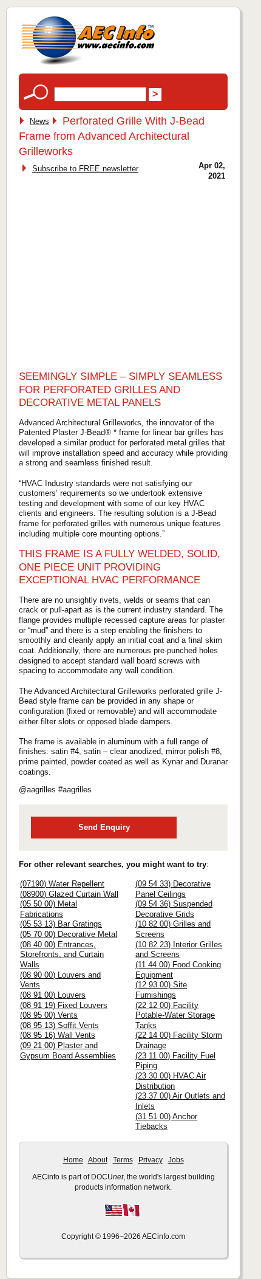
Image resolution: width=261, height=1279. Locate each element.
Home (73, 1160)
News (39, 121)
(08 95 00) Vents (49, 1015)
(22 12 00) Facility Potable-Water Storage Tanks (175, 1015)
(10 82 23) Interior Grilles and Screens (178, 949)
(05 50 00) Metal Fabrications (48, 909)
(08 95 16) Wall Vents (57, 1035)
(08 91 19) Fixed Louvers (63, 1005)
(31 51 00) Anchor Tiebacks (166, 1121)
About (97, 1160)
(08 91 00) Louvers (53, 995)
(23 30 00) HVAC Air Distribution (170, 1081)
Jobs (176, 1160)
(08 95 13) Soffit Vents (59, 1025)
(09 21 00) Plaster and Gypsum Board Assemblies (68, 1050)
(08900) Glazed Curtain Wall (69, 894)
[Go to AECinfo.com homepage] (88, 63)
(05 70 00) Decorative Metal (68, 934)
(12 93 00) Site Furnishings (161, 990)
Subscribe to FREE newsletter (85, 168)
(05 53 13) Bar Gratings (61, 923)
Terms (123, 1160)
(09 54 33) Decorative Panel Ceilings (173, 889)
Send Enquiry (104, 827)
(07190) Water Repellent (62, 883)
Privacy (150, 1160)
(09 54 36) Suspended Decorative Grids (173, 909)
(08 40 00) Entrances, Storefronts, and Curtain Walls (62, 954)
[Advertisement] (123, 272)
